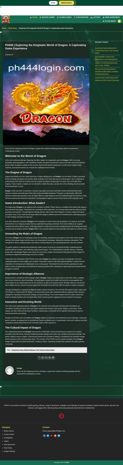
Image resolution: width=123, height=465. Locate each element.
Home (4, 28)
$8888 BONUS (66, 3)
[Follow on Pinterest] (55, 435)
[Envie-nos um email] (51, 435)
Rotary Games (48, 17)
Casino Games (65, 17)
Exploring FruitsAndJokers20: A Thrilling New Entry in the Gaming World (106, 50)
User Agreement (112, 17)
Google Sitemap (9, 451)
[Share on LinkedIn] (53, 357)
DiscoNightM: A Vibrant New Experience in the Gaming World (106, 58)
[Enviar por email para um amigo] (46, 357)
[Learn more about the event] (61, 10)
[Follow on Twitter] (47, 435)
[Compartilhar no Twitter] (42, 357)
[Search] (119, 21)
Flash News (110, 21)
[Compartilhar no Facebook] (39, 357)
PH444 (34, 17)
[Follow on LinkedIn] (58, 435)
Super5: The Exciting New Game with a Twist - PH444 (106, 64)
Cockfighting (82, 17)
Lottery (96, 17)
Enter (53, 3)
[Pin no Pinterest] (49, 357)
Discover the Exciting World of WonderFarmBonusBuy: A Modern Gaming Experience (106, 71)
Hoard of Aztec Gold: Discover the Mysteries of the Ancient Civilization (107, 79)
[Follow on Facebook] (44, 435)
